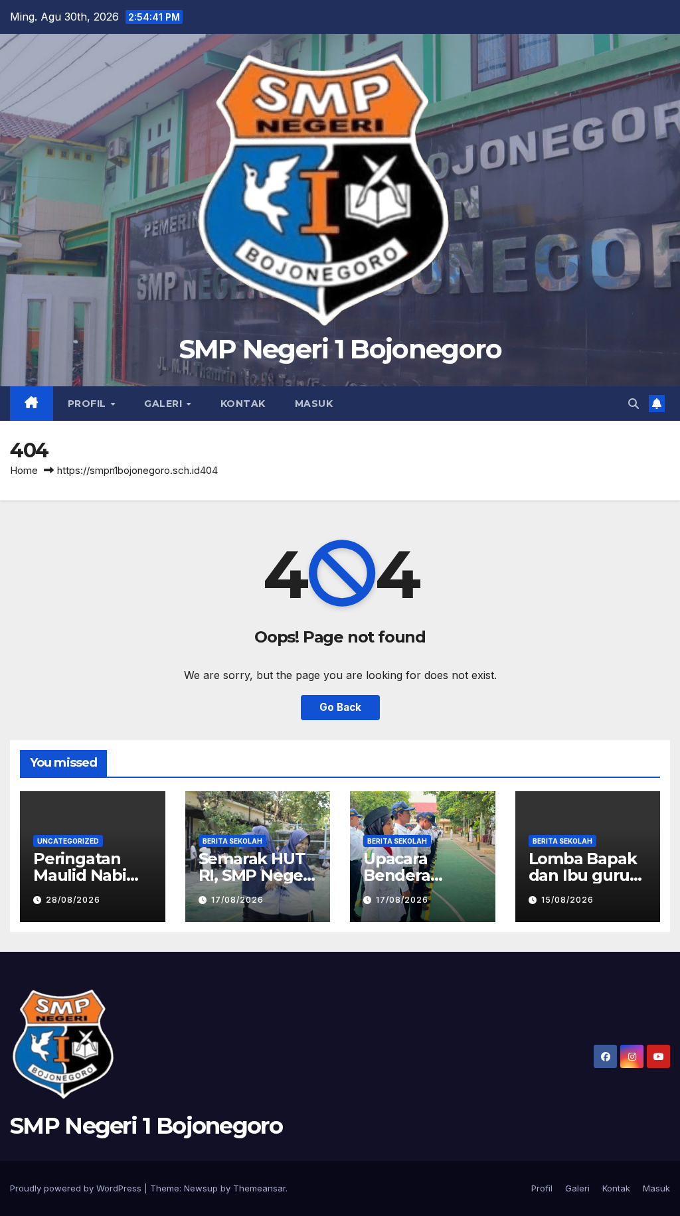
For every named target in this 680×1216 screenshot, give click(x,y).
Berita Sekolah (232, 841)
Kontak (243, 404)
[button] (633, 403)
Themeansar (259, 1188)
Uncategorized (68, 841)
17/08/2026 (237, 900)
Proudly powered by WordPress (77, 1188)
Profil (89, 404)
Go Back (340, 707)
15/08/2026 (567, 900)
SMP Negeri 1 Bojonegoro (340, 349)
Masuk (314, 404)
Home (24, 470)
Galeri (164, 404)
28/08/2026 (73, 900)
